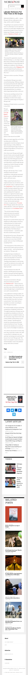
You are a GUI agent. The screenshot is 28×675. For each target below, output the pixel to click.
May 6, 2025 (7, 528)
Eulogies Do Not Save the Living (13, 433)
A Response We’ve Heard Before (12, 598)
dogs (5, 352)
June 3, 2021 (7, 599)
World (11, 572)
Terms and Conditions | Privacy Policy (13, 672)
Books (6, 524)
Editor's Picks (8, 626)
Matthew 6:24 (9, 283)
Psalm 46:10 (9, 186)
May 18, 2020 (7, 630)
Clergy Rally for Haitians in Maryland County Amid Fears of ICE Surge (13, 446)
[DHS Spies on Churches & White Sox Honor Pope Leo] (10, 473)
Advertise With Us (9, 654)
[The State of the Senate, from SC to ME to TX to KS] (10, 487)
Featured (11, 524)
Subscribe (7, 663)
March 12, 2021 (8, 623)
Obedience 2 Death (13, 34)
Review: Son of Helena (11, 450)
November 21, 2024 (9, 552)
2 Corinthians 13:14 (17, 208)
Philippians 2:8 (20, 67)
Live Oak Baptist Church (6, 114)
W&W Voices (12, 596)
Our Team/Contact (9, 642)
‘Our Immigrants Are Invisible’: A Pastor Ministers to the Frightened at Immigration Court (13, 427)
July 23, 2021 (8, 576)
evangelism (10, 352)
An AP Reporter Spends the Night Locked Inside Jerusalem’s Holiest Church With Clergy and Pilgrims (13, 439)
